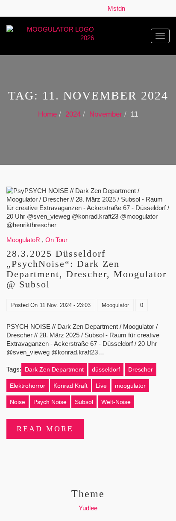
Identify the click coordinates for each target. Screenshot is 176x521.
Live (101, 385)
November (105, 114)
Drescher (140, 369)
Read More (45, 428)
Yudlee (88, 508)
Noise (17, 401)
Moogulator (115, 305)
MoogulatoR (23, 239)
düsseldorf (106, 369)
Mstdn (118, 8)
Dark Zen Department (54, 369)
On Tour (56, 239)
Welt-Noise (116, 401)
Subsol (84, 401)
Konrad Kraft (70, 385)
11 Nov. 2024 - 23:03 (65, 305)
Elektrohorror (27, 385)
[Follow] (131, 8)
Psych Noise (50, 401)
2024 (73, 114)
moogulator (130, 385)
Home (47, 114)
